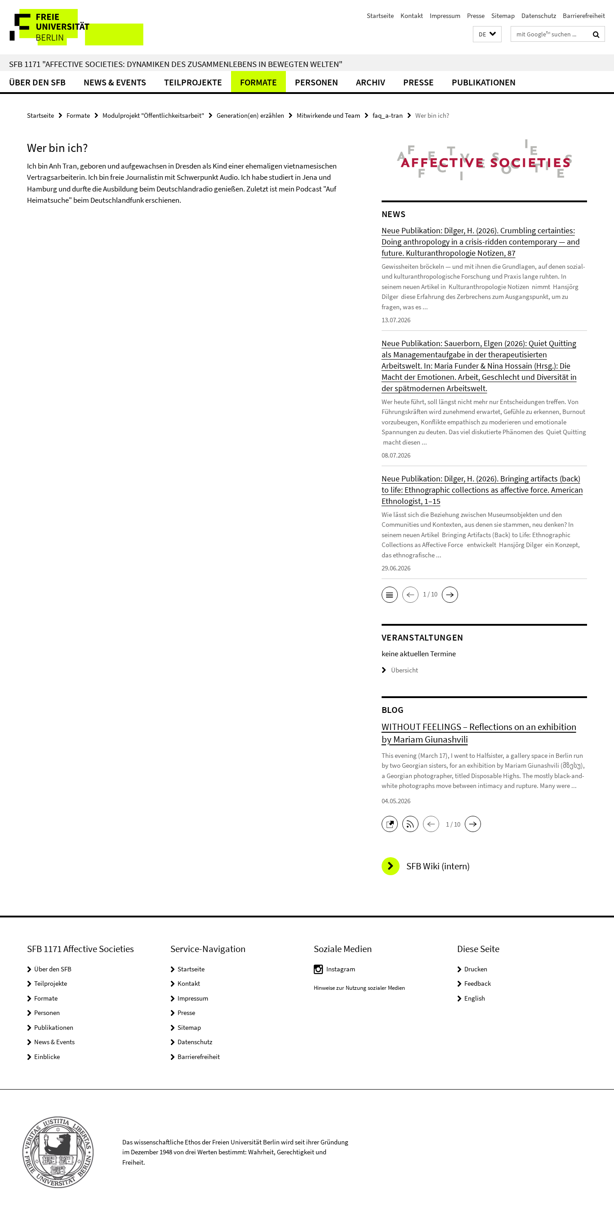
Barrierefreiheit (584, 15)
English (474, 998)
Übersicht (404, 670)
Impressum (445, 15)
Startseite (380, 15)
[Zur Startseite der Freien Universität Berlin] (75, 27)
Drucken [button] (475, 969)
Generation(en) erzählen (250, 115)
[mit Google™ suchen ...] (596, 34)
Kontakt (411, 15)
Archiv (370, 82)
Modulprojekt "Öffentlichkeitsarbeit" (153, 115)
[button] (487, 34)
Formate (258, 82)
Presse (476, 15)
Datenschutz (538, 15)
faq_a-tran (388, 115)
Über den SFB (37, 82)
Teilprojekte (193, 82)
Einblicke (47, 1056)
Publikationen (484, 82)
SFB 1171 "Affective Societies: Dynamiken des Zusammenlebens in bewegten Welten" (176, 63)
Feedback (477, 983)
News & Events (115, 82)
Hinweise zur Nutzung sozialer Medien (359, 988)
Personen (316, 82)
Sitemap (503, 15)
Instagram (340, 969)
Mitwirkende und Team (328, 115)
